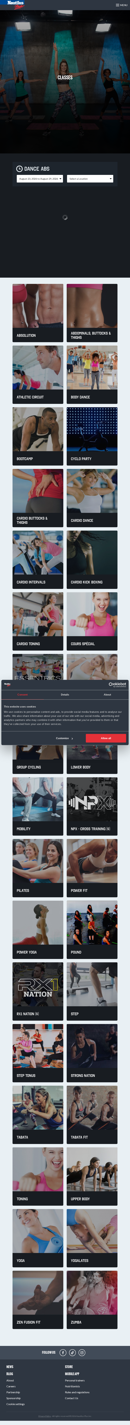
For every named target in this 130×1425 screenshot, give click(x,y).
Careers (11, 1386)
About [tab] (107, 694)
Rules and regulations (77, 1392)
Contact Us (71, 1398)
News (9, 1367)
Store (69, 1367)
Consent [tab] (22, 694)
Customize (62, 738)
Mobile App (72, 1374)
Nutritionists (72, 1386)
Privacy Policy (44, 1416)
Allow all (106, 738)
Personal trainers (75, 1380)
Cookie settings (15, 1404)
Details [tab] (65, 694)
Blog (9, 1374)
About (10, 1380)
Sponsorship (13, 1398)
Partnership (13, 1392)
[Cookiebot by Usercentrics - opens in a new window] (111, 684)
